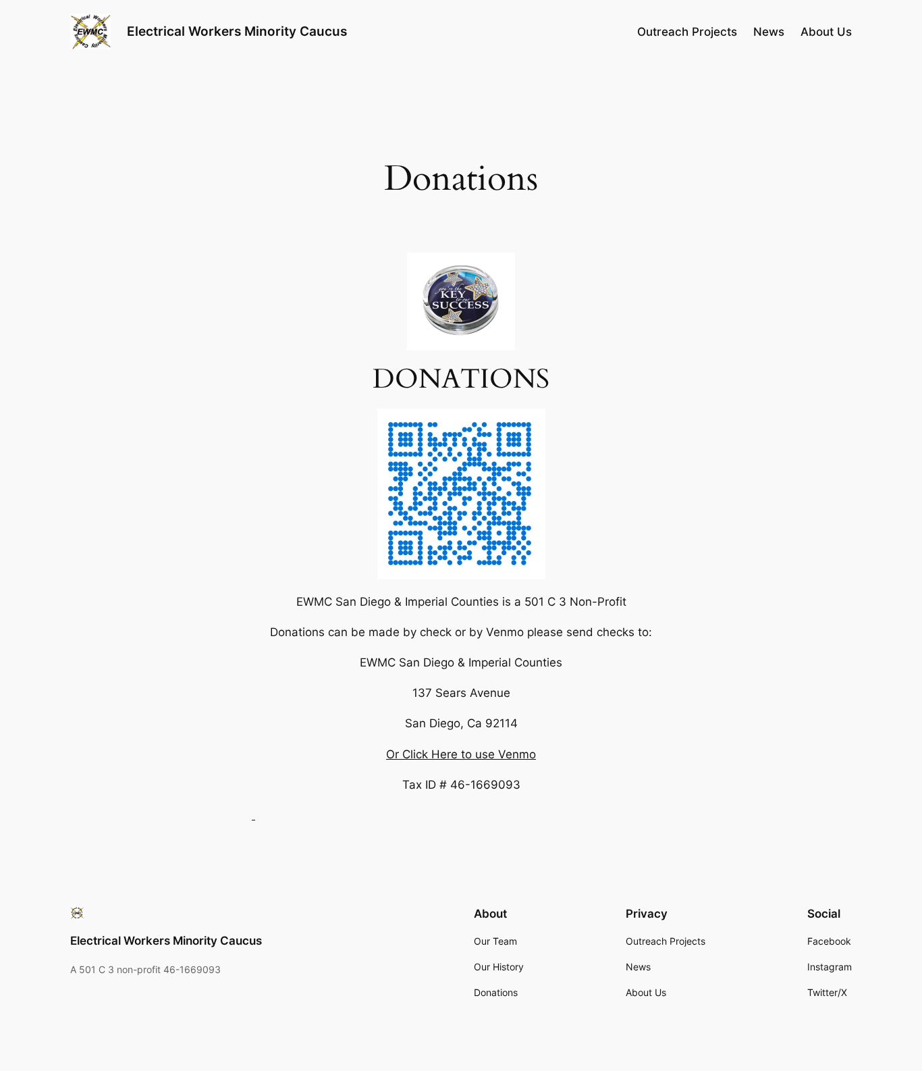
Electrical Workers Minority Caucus (237, 31)
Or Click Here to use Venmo (461, 754)
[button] (253, 815)
